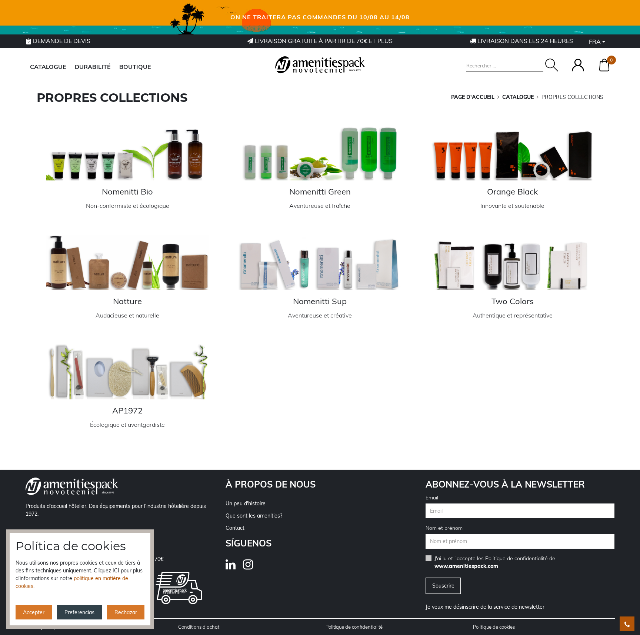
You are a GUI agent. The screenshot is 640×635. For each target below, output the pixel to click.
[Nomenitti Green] (320, 152)
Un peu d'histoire (246, 503)
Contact (235, 528)
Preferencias (79, 612)
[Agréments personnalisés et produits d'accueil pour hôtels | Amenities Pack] (320, 64)
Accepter (33, 612)
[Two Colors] (512, 262)
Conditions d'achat (198, 627)
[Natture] (127, 262)
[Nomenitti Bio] (127, 152)
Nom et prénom (444, 528)
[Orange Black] (512, 152)
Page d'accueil (472, 97)
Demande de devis (60, 40)
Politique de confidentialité (516, 558)
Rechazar (125, 612)
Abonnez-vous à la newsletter (505, 484)
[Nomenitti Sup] (320, 262)
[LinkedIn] (234, 566)
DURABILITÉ (93, 66)
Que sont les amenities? (254, 515)
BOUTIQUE (135, 66)
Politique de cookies (494, 627)
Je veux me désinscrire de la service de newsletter (485, 607)
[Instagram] (251, 566)
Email (432, 497)
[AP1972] (127, 371)
